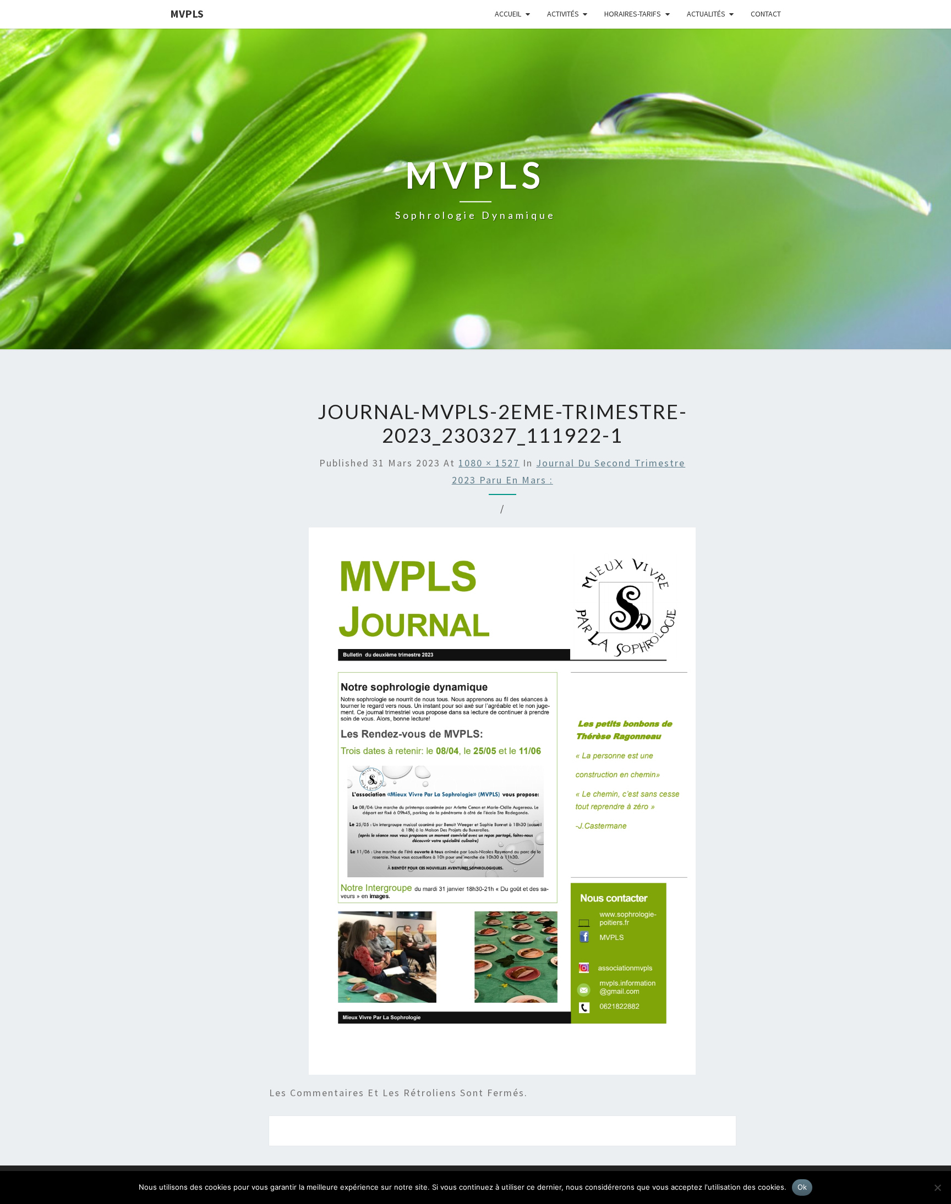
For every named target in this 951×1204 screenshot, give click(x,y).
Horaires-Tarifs (632, 14)
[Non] (937, 1187)
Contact (766, 14)
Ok (802, 1187)
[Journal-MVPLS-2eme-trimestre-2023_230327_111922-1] (502, 805)
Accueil (508, 14)
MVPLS (187, 13)
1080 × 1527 (489, 463)
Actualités (706, 14)
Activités (563, 14)
